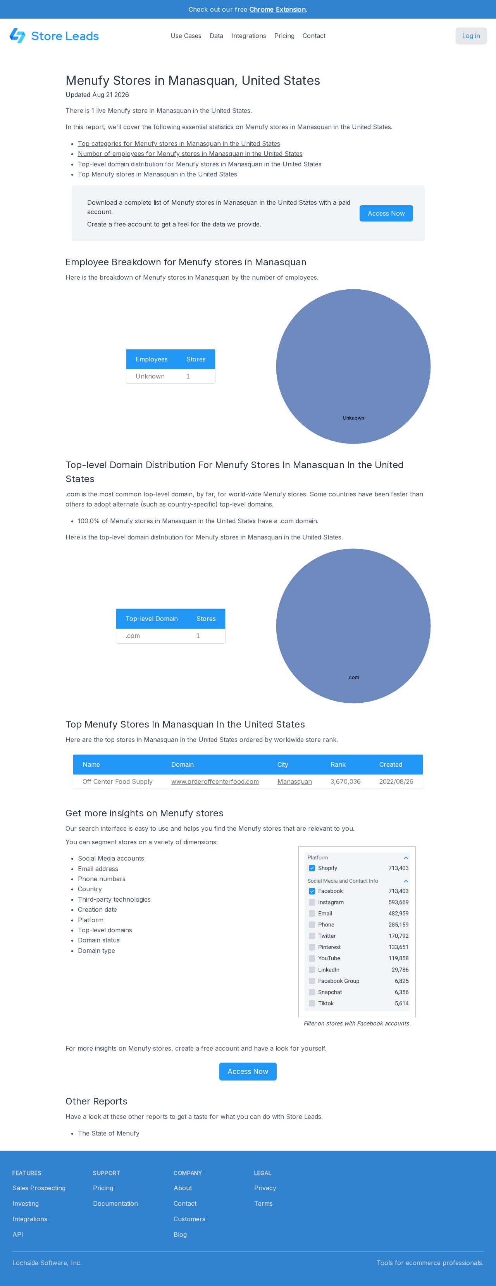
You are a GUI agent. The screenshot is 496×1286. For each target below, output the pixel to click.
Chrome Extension (278, 9)
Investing (25, 1203)
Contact (314, 36)
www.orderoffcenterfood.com (215, 781)
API (17, 1234)
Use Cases (186, 36)
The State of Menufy (109, 1133)
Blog (180, 1234)
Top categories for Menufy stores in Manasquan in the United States (179, 143)
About (183, 1188)
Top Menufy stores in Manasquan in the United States (157, 174)
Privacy (265, 1188)
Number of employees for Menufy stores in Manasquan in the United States (190, 153)
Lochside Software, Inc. (47, 1263)
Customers (189, 1219)
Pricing (284, 36)
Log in (471, 36)
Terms (263, 1203)
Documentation (115, 1203)
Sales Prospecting (38, 1188)
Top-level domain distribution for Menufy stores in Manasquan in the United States (200, 164)
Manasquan (294, 781)
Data (216, 36)
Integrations (248, 36)
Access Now (386, 213)
